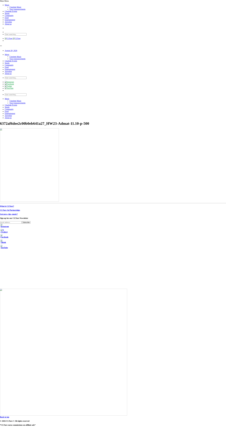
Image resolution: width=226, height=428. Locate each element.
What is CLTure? (7, 206)
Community (9, 16)
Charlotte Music (15, 7)
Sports (7, 13)
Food (7, 18)
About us (8, 24)
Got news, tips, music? (9, 214)
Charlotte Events (11, 11)
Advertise (8, 22)
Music (7, 5)
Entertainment (10, 20)
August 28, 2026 (11, 51)
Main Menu (4, 1)
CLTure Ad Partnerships (10, 210)
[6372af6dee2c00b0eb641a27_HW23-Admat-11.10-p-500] (29, 201)
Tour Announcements (17, 9)
